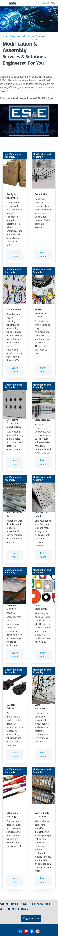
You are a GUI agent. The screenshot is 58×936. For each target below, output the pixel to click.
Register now (31, 918)
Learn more (15, 254)
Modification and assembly (39, 37)
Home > (5, 37)
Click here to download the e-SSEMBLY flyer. (27, 98)
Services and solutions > (20, 37)
